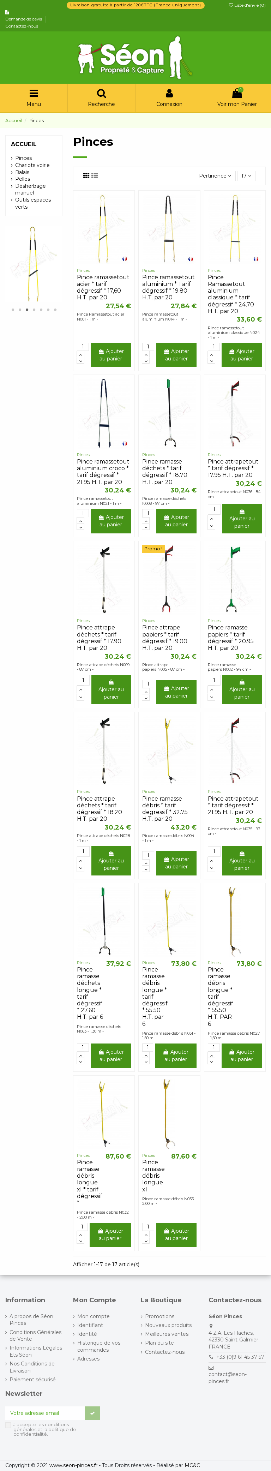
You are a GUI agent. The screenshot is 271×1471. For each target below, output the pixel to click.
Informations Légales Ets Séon (36, 1351)
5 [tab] (40, 309)
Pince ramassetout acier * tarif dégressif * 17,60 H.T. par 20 (103, 287)
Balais (22, 172)
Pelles (22, 179)
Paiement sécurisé (33, 1379)
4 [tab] (33, 309)
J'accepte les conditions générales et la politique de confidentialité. (44, 1429)
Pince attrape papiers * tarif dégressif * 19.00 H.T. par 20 (164, 637)
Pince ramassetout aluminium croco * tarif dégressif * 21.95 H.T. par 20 (103, 471)
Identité (87, 1334)
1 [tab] (12, 309)
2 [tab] (19, 309)
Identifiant (90, 1325)
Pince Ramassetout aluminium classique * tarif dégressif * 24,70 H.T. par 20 (231, 294)
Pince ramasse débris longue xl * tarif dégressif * (89, 1182)
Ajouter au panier (112, 355)
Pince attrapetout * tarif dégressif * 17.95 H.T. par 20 (233, 468)
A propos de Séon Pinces (31, 1320)
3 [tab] (26, 309)
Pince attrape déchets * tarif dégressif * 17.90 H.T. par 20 (99, 637)
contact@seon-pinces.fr (228, 1378)
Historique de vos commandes (98, 1346)
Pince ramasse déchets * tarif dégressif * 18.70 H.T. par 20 (164, 471)
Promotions (159, 1316)
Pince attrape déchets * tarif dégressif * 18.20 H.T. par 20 (99, 809)
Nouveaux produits (168, 1325)
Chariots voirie (32, 165)
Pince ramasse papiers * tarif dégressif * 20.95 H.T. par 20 (231, 637)
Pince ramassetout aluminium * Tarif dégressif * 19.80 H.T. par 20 (168, 287)
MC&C (192, 1465)
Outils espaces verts (33, 203)
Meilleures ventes (166, 1334)
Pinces (23, 158)
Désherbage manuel (30, 189)
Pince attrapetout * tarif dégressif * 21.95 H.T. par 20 (233, 805)
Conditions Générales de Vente (35, 1336)
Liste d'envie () (249, 5)
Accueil (24, 144)
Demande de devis (24, 19)
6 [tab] (48, 309)
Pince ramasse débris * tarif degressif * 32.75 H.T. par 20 (165, 809)
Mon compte (93, 1316)
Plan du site (159, 1343)
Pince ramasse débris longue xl (153, 1176)
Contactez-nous (21, 26)
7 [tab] (55, 309)
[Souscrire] (92, 1413)
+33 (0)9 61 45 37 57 (240, 1357)
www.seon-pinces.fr (73, 1465)
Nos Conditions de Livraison (32, 1367)
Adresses (88, 1359)
